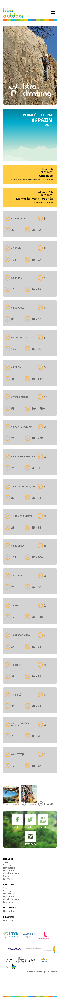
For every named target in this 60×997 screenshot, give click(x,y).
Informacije (8, 878)
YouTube (43, 827)
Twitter (30, 827)
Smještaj (7, 865)
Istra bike (8, 859)
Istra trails (9, 884)
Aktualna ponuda (11, 873)
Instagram (30, 843)
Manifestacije (9, 867)
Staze (5, 862)
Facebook (17, 827)
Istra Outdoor (35, 971)
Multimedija (8, 870)
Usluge (6, 876)
